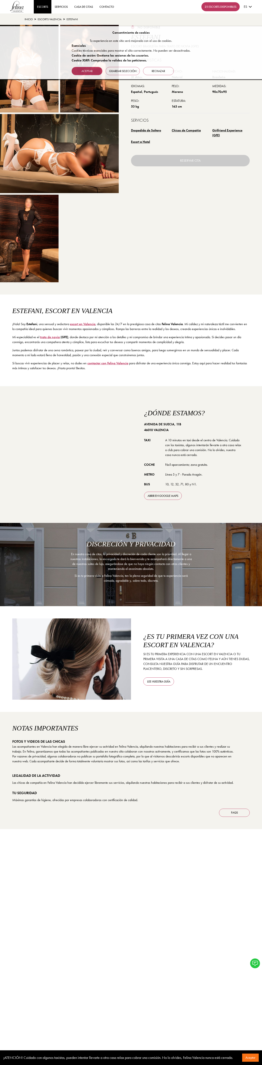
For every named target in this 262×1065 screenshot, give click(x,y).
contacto (106, 7)
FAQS (234, 812)
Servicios (61, 7)
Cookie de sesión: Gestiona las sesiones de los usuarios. (110, 55)
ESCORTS (42, 7)
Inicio (29, 19)
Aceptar (250, 1057)
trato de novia (50, 337)
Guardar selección (122, 71)
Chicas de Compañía (186, 130)
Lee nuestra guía (158, 681)
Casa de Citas (83, 7)
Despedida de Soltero (146, 130)
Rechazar (158, 71)
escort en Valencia (82, 324)
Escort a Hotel (140, 142)
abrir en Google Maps (163, 496)
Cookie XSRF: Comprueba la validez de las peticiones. (109, 60)
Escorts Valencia (50, 19)
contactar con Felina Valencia (107, 363)
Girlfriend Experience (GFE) (227, 132)
